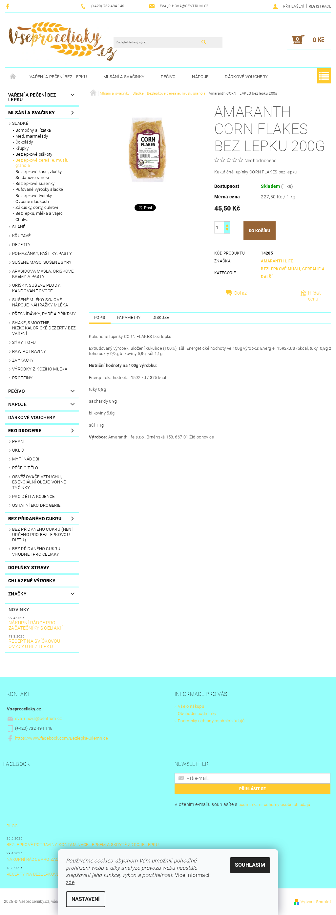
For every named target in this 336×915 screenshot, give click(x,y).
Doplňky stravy (28, 567)
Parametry (129, 317)
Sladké (20, 123)
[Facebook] (8, 6)
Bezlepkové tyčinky (33, 195)
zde (70, 882)
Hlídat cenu (314, 295)
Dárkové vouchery (246, 76)
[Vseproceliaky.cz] (62, 43)
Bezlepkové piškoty (33, 154)
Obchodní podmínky (197, 713)
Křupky (22, 148)
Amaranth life (277, 261)
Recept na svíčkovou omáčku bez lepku (34, 643)
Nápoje (200, 76)
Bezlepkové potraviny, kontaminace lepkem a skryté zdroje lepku (83, 844)
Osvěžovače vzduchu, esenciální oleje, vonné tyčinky (39, 482)
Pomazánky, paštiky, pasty (42, 253)
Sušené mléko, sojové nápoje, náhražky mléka (40, 302)
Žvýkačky (23, 360)
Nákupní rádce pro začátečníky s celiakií (36, 625)
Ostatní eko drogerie (36, 505)
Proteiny (22, 377)
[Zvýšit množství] (227, 224)
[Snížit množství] (227, 230)
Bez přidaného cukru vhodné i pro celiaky (36, 551)
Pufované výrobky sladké (39, 189)
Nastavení (86, 899)
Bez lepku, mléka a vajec (39, 213)
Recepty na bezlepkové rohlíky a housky (53, 874)
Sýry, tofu (24, 342)
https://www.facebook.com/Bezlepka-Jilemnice (61, 738)
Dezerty (21, 244)
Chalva (22, 219)
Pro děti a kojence (33, 496)
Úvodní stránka (13, 76)
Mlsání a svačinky (123, 76)
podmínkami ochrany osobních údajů (274, 804)
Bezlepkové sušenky (35, 183)
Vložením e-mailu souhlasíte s (242, 804)
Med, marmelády (31, 136)
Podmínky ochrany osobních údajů (211, 720)
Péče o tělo (25, 467)
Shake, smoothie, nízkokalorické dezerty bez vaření (44, 328)
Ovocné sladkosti (32, 201)
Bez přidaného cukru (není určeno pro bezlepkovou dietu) (42, 535)
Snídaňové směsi (32, 177)
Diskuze (161, 317)
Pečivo (168, 76)
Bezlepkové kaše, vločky (38, 171)
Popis (99, 317)
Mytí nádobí (25, 459)
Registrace (320, 6)
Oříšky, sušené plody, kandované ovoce (36, 288)
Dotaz (240, 293)
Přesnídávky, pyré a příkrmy (44, 313)
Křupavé (21, 235)
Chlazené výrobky (31, 580)
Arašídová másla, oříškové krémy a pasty (43, 274)
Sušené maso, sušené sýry (42, 262)
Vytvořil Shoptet (316, 901)
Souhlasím (250, 865)
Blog (12, 825)
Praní (18, 441)
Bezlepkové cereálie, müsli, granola (41, 163)
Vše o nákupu (191, 706)
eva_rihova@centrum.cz (38, 718)
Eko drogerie (24, 430)
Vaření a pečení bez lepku (58, 76)
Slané (19, 226)
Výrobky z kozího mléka (39, 369)
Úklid (18, 450)
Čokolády (24, 142)
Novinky (19, 609)
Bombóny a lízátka (33, 130)
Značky (17, 593)
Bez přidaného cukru (34, 518)
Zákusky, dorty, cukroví (36, 207)
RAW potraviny (29, 351)
